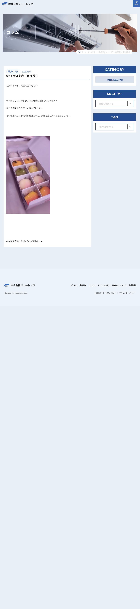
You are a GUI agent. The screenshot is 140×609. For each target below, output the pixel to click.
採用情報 (98, 293)
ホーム (84, 52)
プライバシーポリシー (127, 293)
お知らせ (74, 285)
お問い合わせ (110, 293)
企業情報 (132, 285)
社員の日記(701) (115, 80)
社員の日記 (103, 52)
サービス (92, 285)
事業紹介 (83, 285)
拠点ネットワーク (119, 285)
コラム (92, 52)
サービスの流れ (104, 285)
